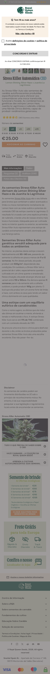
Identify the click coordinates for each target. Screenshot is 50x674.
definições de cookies (23, 40)
